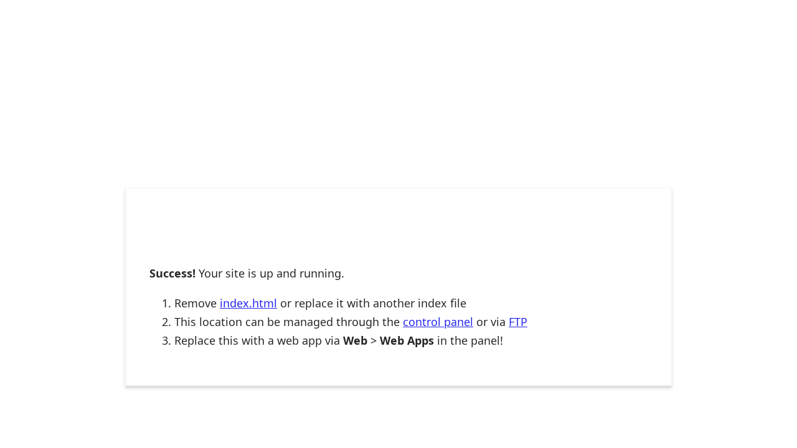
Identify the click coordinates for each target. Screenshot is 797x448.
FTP (518, 321)
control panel (438, 321)
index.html (248, 303)
